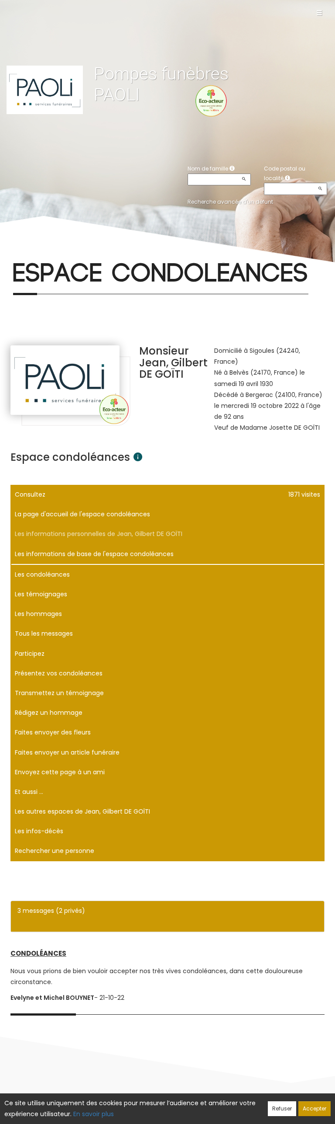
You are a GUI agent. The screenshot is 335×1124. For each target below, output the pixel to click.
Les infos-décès (39, 831)
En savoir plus (93, 1114)
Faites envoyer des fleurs (53, 732)
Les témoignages (41, 594)
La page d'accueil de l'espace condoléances (82, 514)
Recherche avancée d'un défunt (230, 201)
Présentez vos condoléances (59, 673)
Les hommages (38, 613)
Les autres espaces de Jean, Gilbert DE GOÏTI (82, 811)
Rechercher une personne (54, 850)
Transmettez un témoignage (59, 693)
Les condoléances (42, 574)
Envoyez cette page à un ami (60, 772)
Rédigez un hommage (48, 712)
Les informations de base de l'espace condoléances (94, 554)
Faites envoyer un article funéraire (67, 752)
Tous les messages (44, 633)
